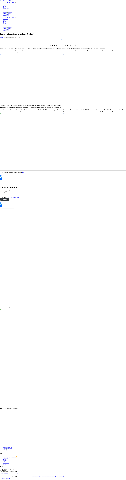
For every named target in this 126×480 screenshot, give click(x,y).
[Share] (63, 179)
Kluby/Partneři (6, 8)
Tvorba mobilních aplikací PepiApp (49, 476)
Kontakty (4, 9)
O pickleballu (5, 4)
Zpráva (1, 196)
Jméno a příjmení (3, 190)
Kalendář (4, 6)
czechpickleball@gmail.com (14, 473)
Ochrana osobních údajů (5, 478)
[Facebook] (63, 175)
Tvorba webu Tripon (36, 476)
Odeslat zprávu (5, 199)
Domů (1, 37)
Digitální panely (60, 476)
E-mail (1, 191)
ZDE (23, 172)
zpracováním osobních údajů (13, 197)
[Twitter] (63, 177)
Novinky (4, 5)
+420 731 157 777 (4, 473)
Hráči (4, 7)
